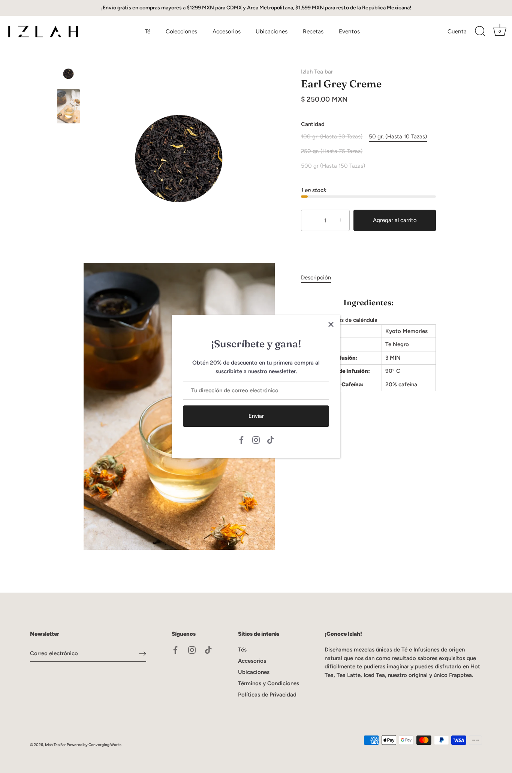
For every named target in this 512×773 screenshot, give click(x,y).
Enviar (256, 416)
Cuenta (457, 31)
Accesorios (227, 31)
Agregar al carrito (395, 220)
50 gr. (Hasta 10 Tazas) (398, 136)
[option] (68, 75)
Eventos (349, 31)
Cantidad (313, 124)
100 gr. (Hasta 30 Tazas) (331, 136)
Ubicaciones (271, 31)
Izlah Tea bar (317, 71)
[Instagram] (256, 439)
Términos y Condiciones (268, 683)
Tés (242, 649)
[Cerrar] (331, 324)
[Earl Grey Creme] (68, 74)
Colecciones (181, 31)
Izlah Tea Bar (55, 744)
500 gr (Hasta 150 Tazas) (333, 165)
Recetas (313, 31)
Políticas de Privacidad (267, 694)
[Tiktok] (270, 439)
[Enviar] (142, 653)
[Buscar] (480, 31)
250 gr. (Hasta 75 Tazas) (331, 151)
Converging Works (104, 744)
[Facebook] (241, 439)
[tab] (319, 277)
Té (147, 31)
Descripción (316, 277)
